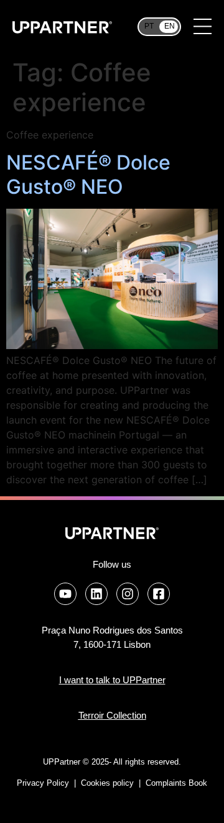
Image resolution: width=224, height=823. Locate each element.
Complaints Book (176, 783)
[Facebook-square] (158, 594)
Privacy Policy (43, 783)
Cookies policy (108, 783)
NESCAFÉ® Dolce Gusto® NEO (88, 174)
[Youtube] (65, 594)
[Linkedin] (96, 594)
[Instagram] (127, 594)
